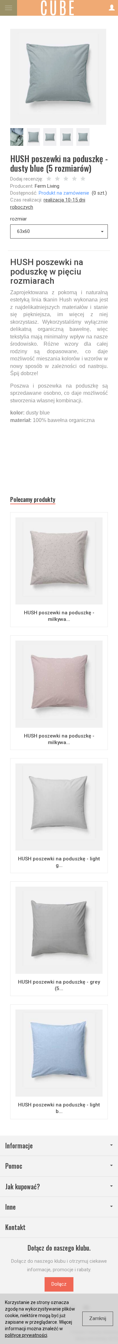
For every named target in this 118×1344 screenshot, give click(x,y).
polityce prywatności (26, 1335)
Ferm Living (47, 186)
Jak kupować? (22, 1186)
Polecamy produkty (32, 499)
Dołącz (59, 1284)
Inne (10, 1207)
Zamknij (97, 1318)
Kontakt (15, 1227)
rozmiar (18, 219)
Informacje (19, 1145)
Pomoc (13, 1166)
